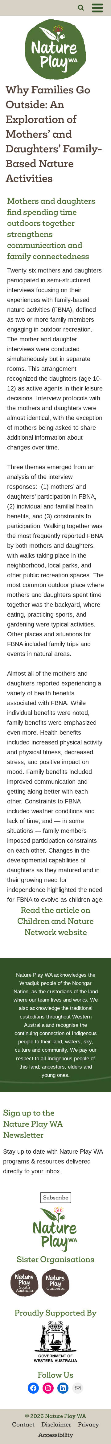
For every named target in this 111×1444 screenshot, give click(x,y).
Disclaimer (56, 1424)
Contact (23, 1424)
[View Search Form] (81, 8)
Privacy (88, 1424)
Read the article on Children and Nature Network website (55, 921)
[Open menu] (98, 8)
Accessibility (55, 1434)
